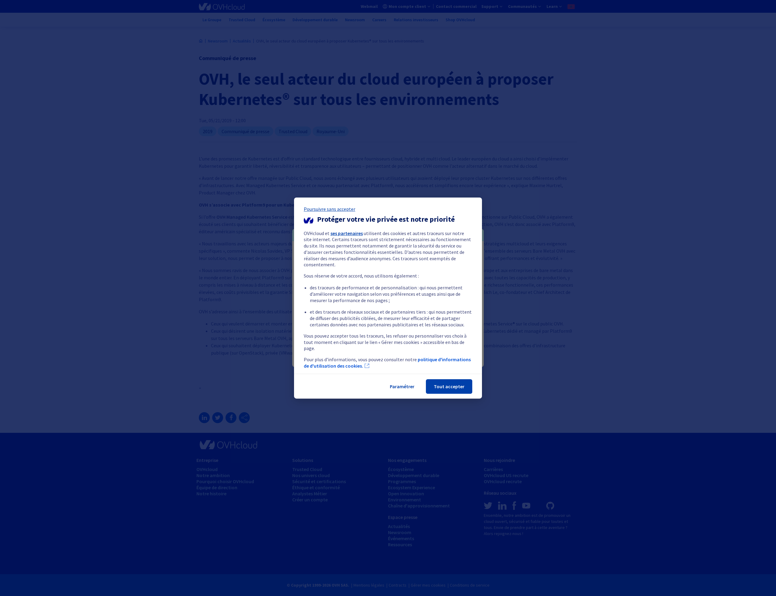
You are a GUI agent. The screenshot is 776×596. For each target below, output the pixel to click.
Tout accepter (449, 386)
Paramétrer (402, 386)
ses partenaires (346, 233)
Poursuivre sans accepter (329, 209)
